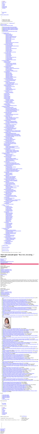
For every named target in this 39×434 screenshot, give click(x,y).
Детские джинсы (7, 81)
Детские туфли (8, 225)
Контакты (3, 414)
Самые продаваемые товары (5, 296)
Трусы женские (8, 157)
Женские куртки (7, 161)
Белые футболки (8, 65)
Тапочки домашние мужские (10, 238)
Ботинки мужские (9, 209)
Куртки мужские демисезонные (11, 124)
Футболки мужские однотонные (11, 110)
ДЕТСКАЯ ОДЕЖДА (13, 27)
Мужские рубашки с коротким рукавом (12, 151)
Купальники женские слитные (11, 195)
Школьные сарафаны (9, 76)
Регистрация (4, 12)
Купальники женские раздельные (11, 196)
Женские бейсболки (9, 34)
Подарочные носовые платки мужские (12, 45)
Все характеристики (3, 274)
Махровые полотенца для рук (11, 233)
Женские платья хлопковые (10, 177)
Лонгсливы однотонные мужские (11, 111)
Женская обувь (6, 211)
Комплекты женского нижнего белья (12, 159)
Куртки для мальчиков (9, 92)
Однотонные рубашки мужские (11, 152)
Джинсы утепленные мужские (11, 118)
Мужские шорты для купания (11, 142)
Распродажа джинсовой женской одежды (12, 170)
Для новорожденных (7, 66)
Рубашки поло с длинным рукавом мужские (13, 131)
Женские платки (8, 38)
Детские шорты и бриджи (8, 101)
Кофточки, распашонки (10, 67)
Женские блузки (8, 192)
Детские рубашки (7, 96)
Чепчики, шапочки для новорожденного (12, 68)
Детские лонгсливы (9, 64)
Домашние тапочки (7, 236)
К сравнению (7, 294)
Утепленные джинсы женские (11, 166)
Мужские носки (8, 113)
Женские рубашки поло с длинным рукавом (13, 199)
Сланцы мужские (9, 206)
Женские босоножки (9, 213)
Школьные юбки (9, 72)
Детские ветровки (7, 98)
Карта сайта (4, 404)
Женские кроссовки (9, 212)
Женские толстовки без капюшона (11, 180)
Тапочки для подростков (10, 239)
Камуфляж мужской (7, 132)
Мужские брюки (7, 145)
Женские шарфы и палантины (11, 37)
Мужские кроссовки (9, 207)
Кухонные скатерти (7, 243)
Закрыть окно (12, 23)
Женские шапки (8, 40)
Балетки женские (9, 219)
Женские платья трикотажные (11, 176)
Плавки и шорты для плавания (9, 141)
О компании (4, 408)
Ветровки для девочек (9, 99)
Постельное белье (7, 234)
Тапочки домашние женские (10, 237)
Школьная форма (7, 71)
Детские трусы (8, 87)
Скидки (3, 5)
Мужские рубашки (7, 148)
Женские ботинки (9, 214)
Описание (2, 262)
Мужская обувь (6, 205)
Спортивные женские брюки (11, 190)
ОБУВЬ (7, 30)
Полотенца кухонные (9, 231)
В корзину (5, 267)
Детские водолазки (7, 97)
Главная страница (5, 245)
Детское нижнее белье (7, 85)
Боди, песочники (9, 69)
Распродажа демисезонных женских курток (13, 164)
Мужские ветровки (7, 144)
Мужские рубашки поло (8, 129)
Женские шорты (6, 197)
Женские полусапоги (9, 216)
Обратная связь (2, 428)
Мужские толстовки (7, 120)
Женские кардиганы (9, 174)
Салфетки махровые (9, 241)
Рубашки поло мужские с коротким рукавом (13, 130)
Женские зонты (8, 41)
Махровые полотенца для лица (11, 232)
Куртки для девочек (9, 91)
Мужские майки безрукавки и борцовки (12, 109)
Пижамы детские (9, 88)
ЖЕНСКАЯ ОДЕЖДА (14, 29)
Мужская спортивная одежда (9, 127)
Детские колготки (7, 94)
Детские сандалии (9, 226)
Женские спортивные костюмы (11, 191)
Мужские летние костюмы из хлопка (10, 143)
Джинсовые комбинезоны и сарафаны (12, 171)
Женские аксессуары (7, 33)
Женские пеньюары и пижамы (11, 158)
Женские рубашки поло (8, 198)
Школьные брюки (9, 73)
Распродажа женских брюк (10, 183)
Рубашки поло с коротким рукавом (11, 200)
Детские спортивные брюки (10, 80)
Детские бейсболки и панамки (11, 59)
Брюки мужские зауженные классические (13, 147)
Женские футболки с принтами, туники (12, 185)
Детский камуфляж (7, 104)
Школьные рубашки (9, 74)
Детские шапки (8, 54)
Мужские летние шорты (10, 140)
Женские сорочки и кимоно (10, 160)
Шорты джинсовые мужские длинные (12, 117)
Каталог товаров (4, 24)
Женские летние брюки (10, 182)
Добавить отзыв (9, 269)
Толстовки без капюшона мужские (11, 122)
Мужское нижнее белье (8, 112)
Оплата (3, 4)
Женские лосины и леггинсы (11, 155)
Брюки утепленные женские (10, 184)
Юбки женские (6, 203)
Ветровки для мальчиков (10, 100)
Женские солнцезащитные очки (11, 36)
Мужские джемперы (9, 138)
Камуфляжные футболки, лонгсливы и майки (13, 135)
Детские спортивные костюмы (11, 79)
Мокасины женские (9, 217)
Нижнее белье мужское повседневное (12, 114)
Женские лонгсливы (9, 186)
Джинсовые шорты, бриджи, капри (12, 169)
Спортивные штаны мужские (11, 128)
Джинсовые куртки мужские (10, 119)
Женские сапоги (8, 218)
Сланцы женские (9, 215)
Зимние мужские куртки (10, 125)
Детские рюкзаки (9, 55)
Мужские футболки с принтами (11, 108)
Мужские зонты (8, 47)
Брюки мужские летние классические (12, 146)
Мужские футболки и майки (8, 107)
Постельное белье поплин (10, 235)
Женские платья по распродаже (11, 178)
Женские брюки (6, 181)
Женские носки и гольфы (8, 201)
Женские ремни (8, 39)
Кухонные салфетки (7, 240)
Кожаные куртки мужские (10, 126)
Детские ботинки (9, 227)
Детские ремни (8, 53)
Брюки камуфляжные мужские (11, 133)
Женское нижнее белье (8, 156)
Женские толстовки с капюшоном (11, 179)
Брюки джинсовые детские (10, 82)
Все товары (4, 403)
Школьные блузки (9, 75)
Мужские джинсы (7, 115)
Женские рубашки (9, 193)
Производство (4, 7)
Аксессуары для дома (13, 31)
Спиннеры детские (9, 58)
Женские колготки (9, 154)
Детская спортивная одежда (8, 78)
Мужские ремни (8, 49)
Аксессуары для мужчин (8, 44)
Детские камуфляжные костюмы (11, 105)
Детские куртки (6, 90)
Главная (3, 1)
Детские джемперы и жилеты (9, 84)
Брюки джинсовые (9, 116)
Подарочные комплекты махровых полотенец (13, 230)
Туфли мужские (8, 208)
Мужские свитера (9, 137)
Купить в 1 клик (9, 270)
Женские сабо (8, 220)
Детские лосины (7, 103)
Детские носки (6, 95)
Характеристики (3, 263)
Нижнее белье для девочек (10, 86)
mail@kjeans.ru (24, 416)
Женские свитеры (9, 173)
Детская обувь (6, 222)
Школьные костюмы (9, 77)
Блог (3, 2)
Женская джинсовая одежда (8, 165)
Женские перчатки (9, 35)
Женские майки (8, 188)
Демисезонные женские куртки (11, 162)
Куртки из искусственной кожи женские (12, 163)
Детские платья (6, 93)
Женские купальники (7, 194)
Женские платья (6, 175)
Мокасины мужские (9, 210)
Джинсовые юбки (9, 167)
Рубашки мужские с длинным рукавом (12, 150)
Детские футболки (7, 62)
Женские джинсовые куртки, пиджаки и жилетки (14, 168)
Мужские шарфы (9, 46)
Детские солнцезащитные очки (11, 57)
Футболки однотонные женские (11, 187)
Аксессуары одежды (5, 394)
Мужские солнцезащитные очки (11, 48)
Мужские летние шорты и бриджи (9, 139)
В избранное (7, 271)
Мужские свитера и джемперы (9, 136)
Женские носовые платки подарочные (12, 42)
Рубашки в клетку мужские (10, 149)
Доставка (3, 3)
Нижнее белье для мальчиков (11, 89)
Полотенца (6, 229)
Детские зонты (8, 56)
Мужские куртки (7, 123)
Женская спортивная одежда (8, 189)
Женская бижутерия (9, 43)
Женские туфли (8, 221)
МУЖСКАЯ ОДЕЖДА (14, 28)
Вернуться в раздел (3, 261)
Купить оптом (4, 6)
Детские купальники (7, 61)
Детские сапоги (8, 224)
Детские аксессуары (7, 52)
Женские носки (8, 202)
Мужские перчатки (9, 50)
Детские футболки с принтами (11, 63)
